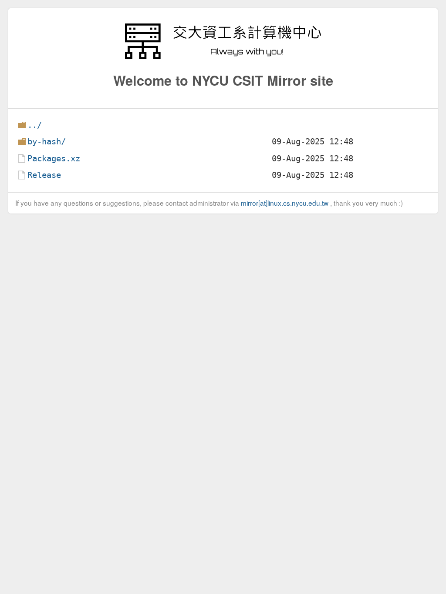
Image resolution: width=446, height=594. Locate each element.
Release (44, 175)
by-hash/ (46, 142)
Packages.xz (53, 159)
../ (34, 125)
